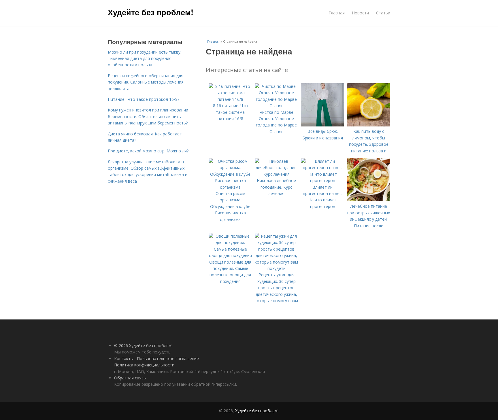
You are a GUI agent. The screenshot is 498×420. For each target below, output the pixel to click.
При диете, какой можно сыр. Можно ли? (148, 151)
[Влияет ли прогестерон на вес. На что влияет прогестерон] (322, 180)
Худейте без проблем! (150, 12)
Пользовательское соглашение (168, 358)
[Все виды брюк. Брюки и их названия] (322, 125)
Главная (337, 13)
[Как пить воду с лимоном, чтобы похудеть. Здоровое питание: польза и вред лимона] (368, 125)
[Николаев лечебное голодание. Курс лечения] (276, 174)
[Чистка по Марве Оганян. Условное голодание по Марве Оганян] (276, 105)
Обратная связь (130, 378)
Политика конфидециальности (144, 365)
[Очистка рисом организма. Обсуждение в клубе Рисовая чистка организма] (230, 187)
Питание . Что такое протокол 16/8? (143, 99)
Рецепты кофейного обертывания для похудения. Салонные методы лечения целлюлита (146, 82)
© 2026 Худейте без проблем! (143, 345)
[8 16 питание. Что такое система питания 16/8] (230, 99)
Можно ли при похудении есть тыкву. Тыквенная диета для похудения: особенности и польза (144, 58)
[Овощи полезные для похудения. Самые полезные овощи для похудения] (230, 255)
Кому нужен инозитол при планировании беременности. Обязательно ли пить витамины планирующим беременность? (148, 116)
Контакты (123, 358)
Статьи (383, 13)
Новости (360, 13)
